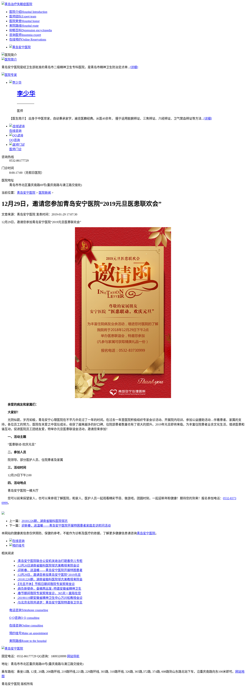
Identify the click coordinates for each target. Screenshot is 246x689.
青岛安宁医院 (26, 192)
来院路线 (24, 25)
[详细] (134, 67)
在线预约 (27, 39)
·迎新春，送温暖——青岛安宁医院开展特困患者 (49, 570)
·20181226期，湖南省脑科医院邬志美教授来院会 (49, 579)
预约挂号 (28, 633)
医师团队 (22, 16)
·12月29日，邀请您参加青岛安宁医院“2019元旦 (49, 574)
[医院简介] (9, 59)
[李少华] (15, 82)
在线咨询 (26, 625)
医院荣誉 (24, 21)
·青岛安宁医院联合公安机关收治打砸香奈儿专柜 (49, 561)
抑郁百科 (30, 30)
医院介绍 (28, 11)
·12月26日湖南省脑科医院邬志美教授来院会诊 (48, 565)
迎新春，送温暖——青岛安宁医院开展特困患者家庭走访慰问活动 (66, 525)
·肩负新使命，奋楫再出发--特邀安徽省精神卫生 (49, 588)
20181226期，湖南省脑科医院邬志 (45, 521)
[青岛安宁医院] (17, 4)
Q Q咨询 (24, 617)
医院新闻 (45, 192)
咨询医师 (25, 35)
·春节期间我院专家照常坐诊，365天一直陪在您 (49, 593)
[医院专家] (9, 74)
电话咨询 (28, 610)
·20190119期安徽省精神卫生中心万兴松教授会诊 (49, 597)
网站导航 (73, 656)
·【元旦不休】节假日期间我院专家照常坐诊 (46, 584)
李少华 (26, 93)
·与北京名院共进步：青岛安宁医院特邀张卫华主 (49, 602)
